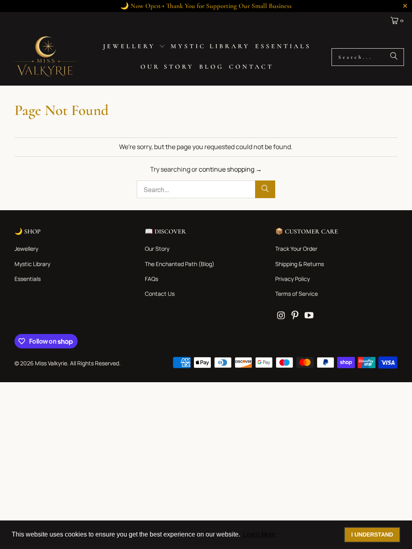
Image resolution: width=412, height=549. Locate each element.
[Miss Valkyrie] (45, 57)
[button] (134, 47)
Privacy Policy (292, 279)
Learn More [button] (259, 534)
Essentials (27, 279)
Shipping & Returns (299, 264)
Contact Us (160, 293)
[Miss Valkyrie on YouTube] (309, 316)
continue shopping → (230, 169)
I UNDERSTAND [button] (372, 534)
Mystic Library (32, 264)
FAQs (151, 279)
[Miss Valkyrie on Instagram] (281, 316)
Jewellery (26, 248)
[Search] (394, 57)
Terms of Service (296, 293)
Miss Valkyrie (51, 363)
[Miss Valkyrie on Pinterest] (295, 316)
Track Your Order (296, 248)
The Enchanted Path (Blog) (179, 264)
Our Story (157, 248)
